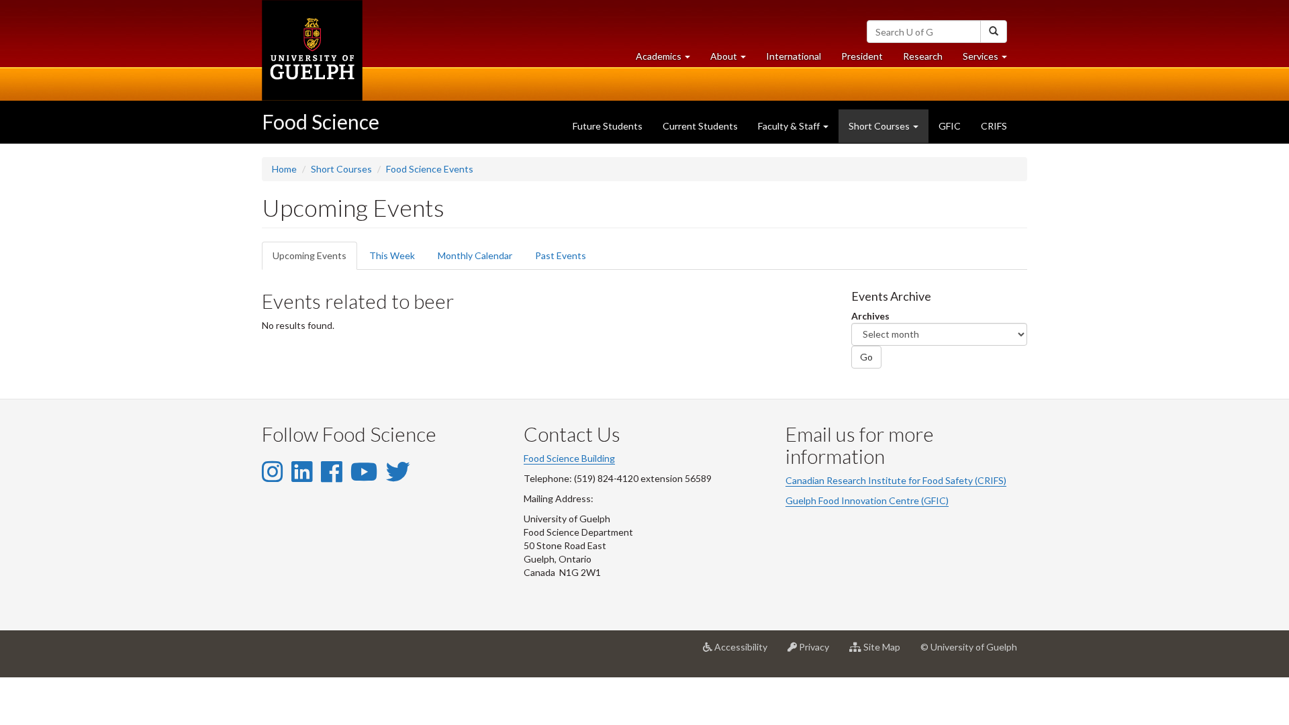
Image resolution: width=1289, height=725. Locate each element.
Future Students (607, 126)
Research (928, 60)
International (793, 56)
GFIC (950, 126)
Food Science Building (569, 458)
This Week (392, 255)
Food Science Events (429, 169)
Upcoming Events (315, 260)
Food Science (320, 121)
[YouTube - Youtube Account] (363, 471)
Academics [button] (668, 60)
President (862, 56)
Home (284, 169)
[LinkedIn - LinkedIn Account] (301, 471)
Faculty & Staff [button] (790, 126)
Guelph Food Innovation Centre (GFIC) (867, 500)
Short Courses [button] (880, 126)
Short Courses (341, 169)
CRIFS (994, 126)
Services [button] (990, 60)
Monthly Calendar (475, 255)
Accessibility (744, 652)
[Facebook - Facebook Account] (331, 471)
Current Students (700, 126)
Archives (870, 316)
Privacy (818, 652)
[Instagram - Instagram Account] (272, 471)
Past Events (560, 255)
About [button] (733, 60)
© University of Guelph (968, 646)
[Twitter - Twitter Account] (398, 471)
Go (866, 356)
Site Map (885, 652)
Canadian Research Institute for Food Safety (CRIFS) (895, 480)
